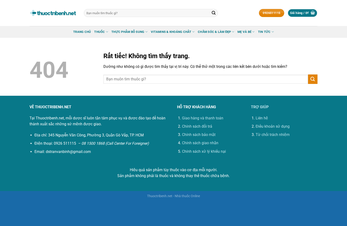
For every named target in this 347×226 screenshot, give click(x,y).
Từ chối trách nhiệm (273, 134)
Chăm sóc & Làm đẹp (214, 32)
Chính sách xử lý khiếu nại (204, 151)
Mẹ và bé (244, 32)
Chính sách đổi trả (197, 126)
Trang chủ (82, 32)
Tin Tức (264, 32)
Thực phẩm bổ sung (127, 32)
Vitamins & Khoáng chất (171, 32)
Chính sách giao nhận (200, 143)
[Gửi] (214, 13)
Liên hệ (262, 118)
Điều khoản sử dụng (273, 126)
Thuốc (99, 32)
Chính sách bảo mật (199, 134)
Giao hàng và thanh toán (202, 118)
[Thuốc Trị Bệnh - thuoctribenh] (53, 13)
